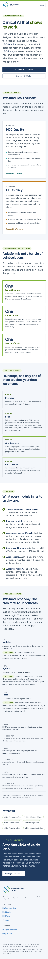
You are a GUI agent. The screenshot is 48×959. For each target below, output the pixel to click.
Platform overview (9, 908)
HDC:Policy (14, 190)
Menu (42, 5)
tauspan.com (7, 934)
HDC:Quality (15, 130)
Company (5, 920)
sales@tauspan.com (13, 873)
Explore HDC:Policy (24, 76)
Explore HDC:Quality (24, 70)
